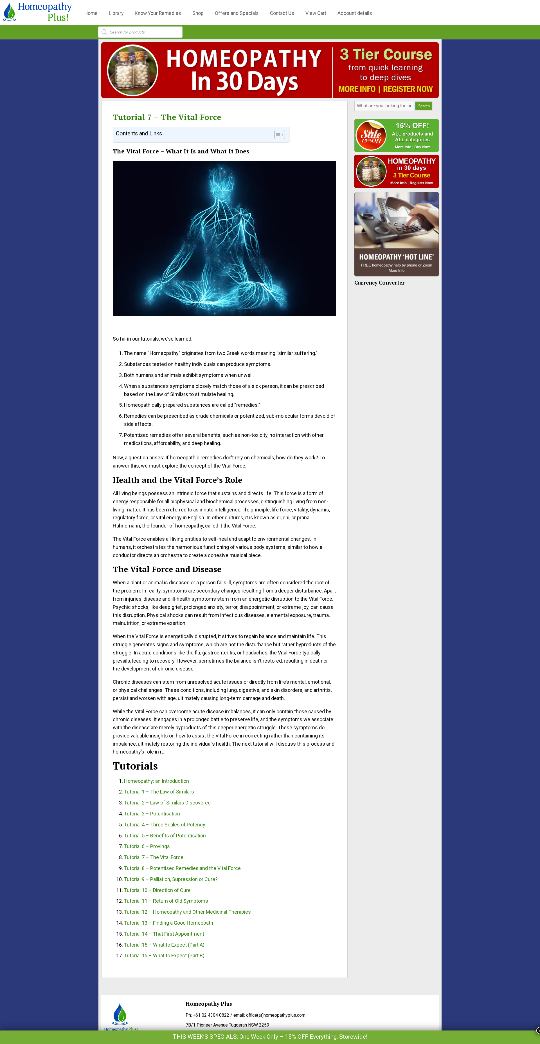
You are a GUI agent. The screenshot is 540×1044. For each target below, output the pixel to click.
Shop (198, 13)
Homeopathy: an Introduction (156, 781)
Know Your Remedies (158, 13)
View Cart (315, 13)
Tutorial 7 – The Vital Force (167, 117)
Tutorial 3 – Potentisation (152, 814)
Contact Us (282, 13)
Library (116, 13)
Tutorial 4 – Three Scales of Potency (164, 825)
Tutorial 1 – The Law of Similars (159, 792)
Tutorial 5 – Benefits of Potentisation (165, 836)
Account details (355, 13)
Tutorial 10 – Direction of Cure (157, 890)
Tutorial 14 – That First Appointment (164, 934)
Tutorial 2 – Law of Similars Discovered (167, 803)
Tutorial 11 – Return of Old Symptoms (166, 901)
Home (91, 13)
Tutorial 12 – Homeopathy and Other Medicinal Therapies (187, 912)
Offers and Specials (237, 13)
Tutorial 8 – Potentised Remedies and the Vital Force (182, 868)
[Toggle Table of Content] (277, 134)
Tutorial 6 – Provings (147, 846)
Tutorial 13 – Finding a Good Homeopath (168, 923)
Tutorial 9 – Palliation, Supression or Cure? (171, 879)
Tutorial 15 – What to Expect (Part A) (164, 945)
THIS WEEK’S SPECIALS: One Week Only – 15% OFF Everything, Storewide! (270, 1036)
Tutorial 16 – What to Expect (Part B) (164, 955)
